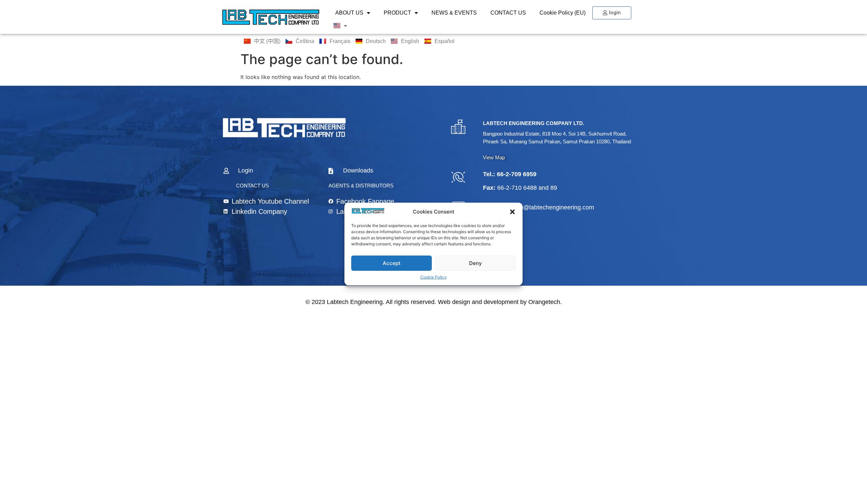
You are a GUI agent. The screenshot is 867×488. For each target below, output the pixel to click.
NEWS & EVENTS (454, 13)
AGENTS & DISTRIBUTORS (361, 185)
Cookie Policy (433, 277)
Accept (392, 263)
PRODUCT (397, 13)
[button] (512, 211)
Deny (475, 263)
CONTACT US (508, 13)
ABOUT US (349, 13)
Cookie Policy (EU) (563, 13)
